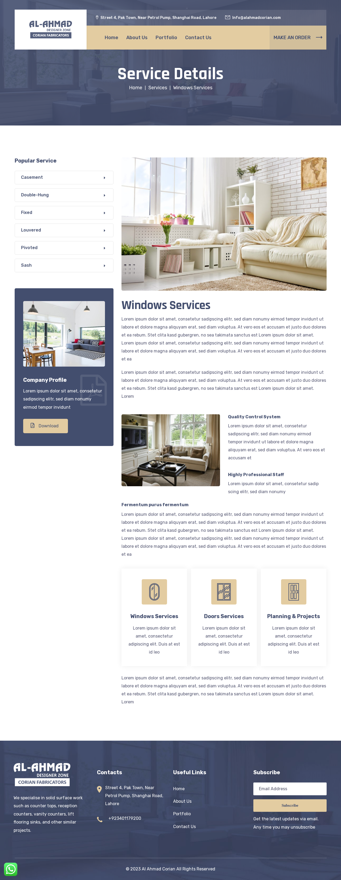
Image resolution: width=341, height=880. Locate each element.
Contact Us (198, 37)
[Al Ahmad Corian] (50, 29)
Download (48, 425)
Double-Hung (35, 194)
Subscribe (290, 805)
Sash (26, 265)
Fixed (26, 212)
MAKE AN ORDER (292, 37)
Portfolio (166, 37)
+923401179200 (124, 818)
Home (111, 37)
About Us (137, 37)
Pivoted (29, 247)
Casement (32, 177)
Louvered (31, 230)
